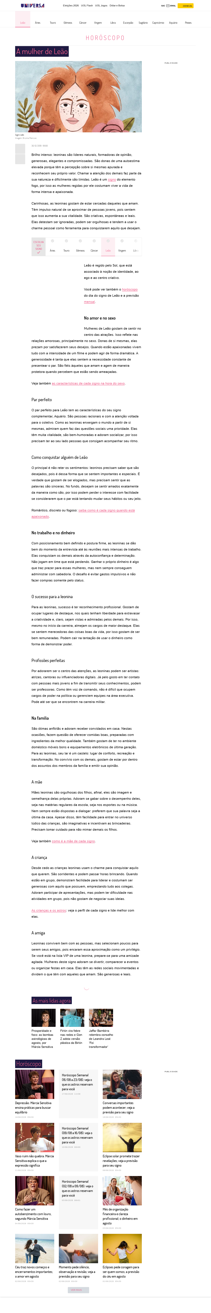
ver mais (76, 1290)
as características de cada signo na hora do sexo (88, 383)
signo (112, 179)
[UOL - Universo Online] (47, 5)
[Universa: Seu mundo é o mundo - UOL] (32, 5)
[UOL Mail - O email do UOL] (171, 6)
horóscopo (130, 289)
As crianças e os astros (49, 910)
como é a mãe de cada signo (73, 841)
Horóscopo (105, 38)
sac (163, 6)
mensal (89, 302)
